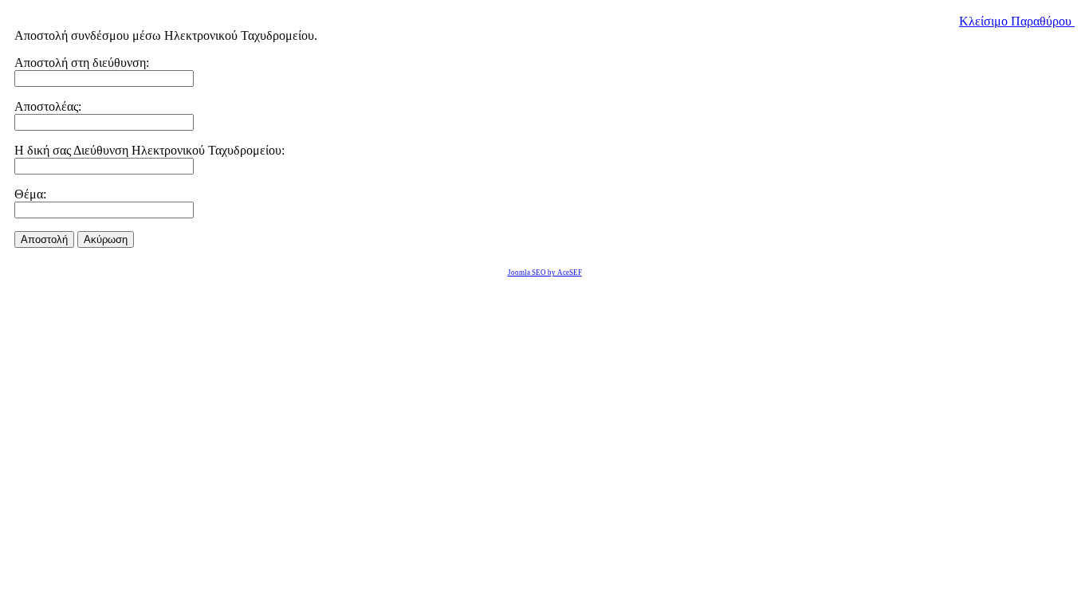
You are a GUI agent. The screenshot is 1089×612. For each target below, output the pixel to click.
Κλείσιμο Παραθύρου (1017, 21)
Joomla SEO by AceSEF (545, 273)
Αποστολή (44, 239)
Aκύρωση (106, 239)
